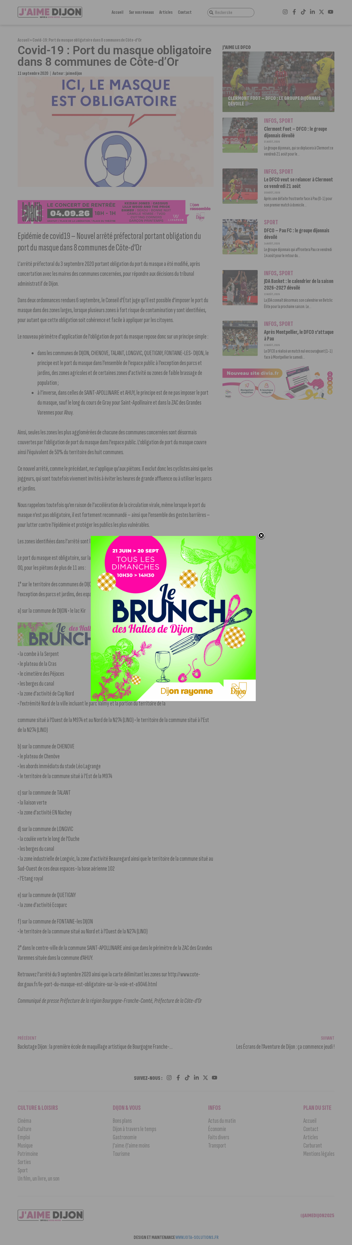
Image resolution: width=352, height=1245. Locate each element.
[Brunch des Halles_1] (173, 699)
